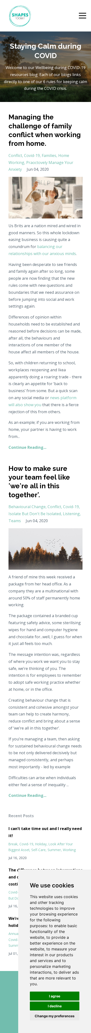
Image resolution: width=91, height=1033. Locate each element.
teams (14, 520)
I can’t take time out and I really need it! (45, 832)
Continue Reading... (27, 447)
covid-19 (32, 155)
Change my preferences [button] (54, 1016)
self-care (38, 849)
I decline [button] (55, 1006)
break (12, 844)
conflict (15, 155)
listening (71, 513)
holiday (41, 844)
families (49, 155)
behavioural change (27, 506)
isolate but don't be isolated (34, 513)
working (69, 849)
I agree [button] (54, 996)
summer (54, 849)
